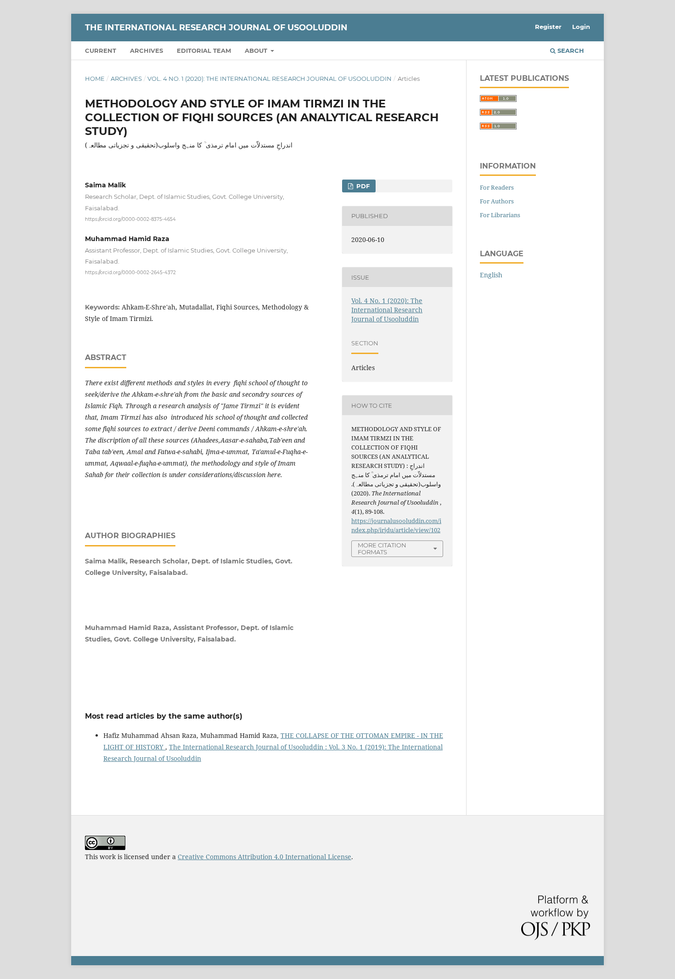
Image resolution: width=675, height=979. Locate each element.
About (257, 50)
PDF (362, 186)
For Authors (497, 201)
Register (548, 26)
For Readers (497, 187)
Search (570, 50)
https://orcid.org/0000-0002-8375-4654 (130, 219)
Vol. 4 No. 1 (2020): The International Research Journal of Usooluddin (269, 78)
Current (100, 50)
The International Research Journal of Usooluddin (216, 28)
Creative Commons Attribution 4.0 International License (264, 856)
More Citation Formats (382, 548)
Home (95, 78)
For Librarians (500, 215)
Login (581, 26)
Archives (146, 50)
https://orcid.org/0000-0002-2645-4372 (130, 273)
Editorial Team (204, 50)
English (491, 274)
